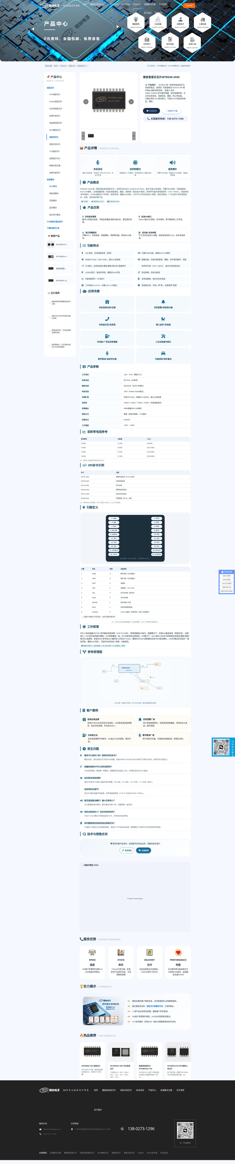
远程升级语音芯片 (87, 1152)
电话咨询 (128, 850)
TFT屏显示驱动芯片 (55, 221)
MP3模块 (53, 186)
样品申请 (189, 5)
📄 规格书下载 (171, 111)
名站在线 (164, 1152)
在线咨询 (145, 850)
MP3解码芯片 (55, 130)
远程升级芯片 (185, 66)
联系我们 (159, 13)
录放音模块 (54, 193)
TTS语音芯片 (54, 151)
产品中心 (137, 4)
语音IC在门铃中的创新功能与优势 (61, 317)
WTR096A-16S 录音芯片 (91, 1066)
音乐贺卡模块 (54, 214)
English (141, 1152)
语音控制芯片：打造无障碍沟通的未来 (61, 331)
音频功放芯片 (54, 173)
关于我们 (148, 13)
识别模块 (53, 200)
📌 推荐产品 (53, 235)
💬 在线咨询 (151, 111)
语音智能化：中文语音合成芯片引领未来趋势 (61, 345)
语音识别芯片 (113, 4)
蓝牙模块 (53, 207)
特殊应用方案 (54, 165)
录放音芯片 (82, 66)
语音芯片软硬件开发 (155, 1006)
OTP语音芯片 (162, 66)
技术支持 (126, 4)
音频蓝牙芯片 (54, 158)
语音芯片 (72, 66)
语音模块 (50, 179)
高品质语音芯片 (55, 123)
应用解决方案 (150, 4)
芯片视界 (163, 4)
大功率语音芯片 (55, 108)
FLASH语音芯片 (173, 66)
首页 (85, 4)
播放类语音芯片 (97, 4)
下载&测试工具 (53, 228)
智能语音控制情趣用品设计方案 (61, 302)
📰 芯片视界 (53, 292)
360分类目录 (152, 1152)
